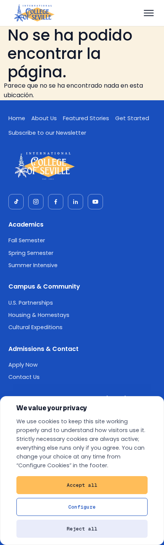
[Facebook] (55, 201)
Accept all (82, 485)
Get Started (132, 118)
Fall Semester (26, 240)
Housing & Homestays (38, 315)
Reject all (82, 528)
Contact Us (24, 377)
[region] (82, 470)
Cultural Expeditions (35, 327)
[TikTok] (16, 201)
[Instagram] (35, 201)
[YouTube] (95, 201)
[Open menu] (148, 13)
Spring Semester (30, 253)
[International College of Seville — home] (33, 13)
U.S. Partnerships (30, 303)
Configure (82, 507)
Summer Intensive (33, 265)
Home (16, 118)
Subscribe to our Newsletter (47, 133)
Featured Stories (86, 118)
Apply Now (23, 365)
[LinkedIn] (75, 201)
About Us (44, 118)
